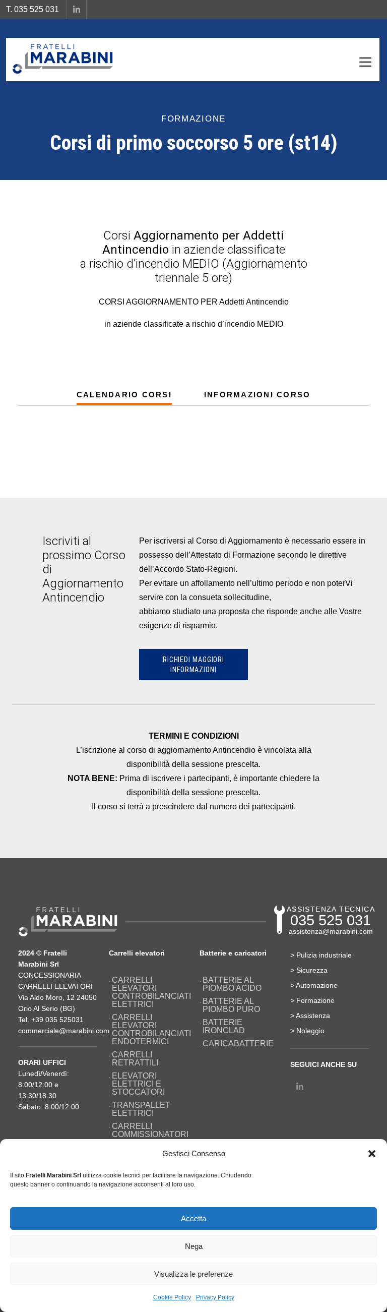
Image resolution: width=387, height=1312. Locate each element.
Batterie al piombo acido (232, 984)
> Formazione (312, 1000)
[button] (372, 1154)
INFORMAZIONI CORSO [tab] (257, 394)
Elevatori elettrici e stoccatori (138, 1084)
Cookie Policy (172, 1297)
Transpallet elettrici (141, 1109)
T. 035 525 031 (32, 9)
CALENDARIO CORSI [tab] (124, 394)
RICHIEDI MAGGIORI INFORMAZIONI (193, 664)
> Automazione (314, 985)
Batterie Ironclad (224, 1027)
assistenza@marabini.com (331, 931)
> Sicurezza (309, 970)
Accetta (193, 1218)
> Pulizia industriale (321, 955)
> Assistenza (310, 1015)
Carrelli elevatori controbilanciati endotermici (149, 1029)
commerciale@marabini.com (63, 1031)
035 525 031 (330, 920)
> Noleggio (307, 1031)
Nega (194, 1246)
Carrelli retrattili (135, 1059)
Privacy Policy (215, 1297)
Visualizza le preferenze (193, 1274)
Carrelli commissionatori (149, 1130)
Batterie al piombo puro (231, 1005)
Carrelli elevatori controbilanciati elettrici (149, 992)
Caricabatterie (238, 1044)
